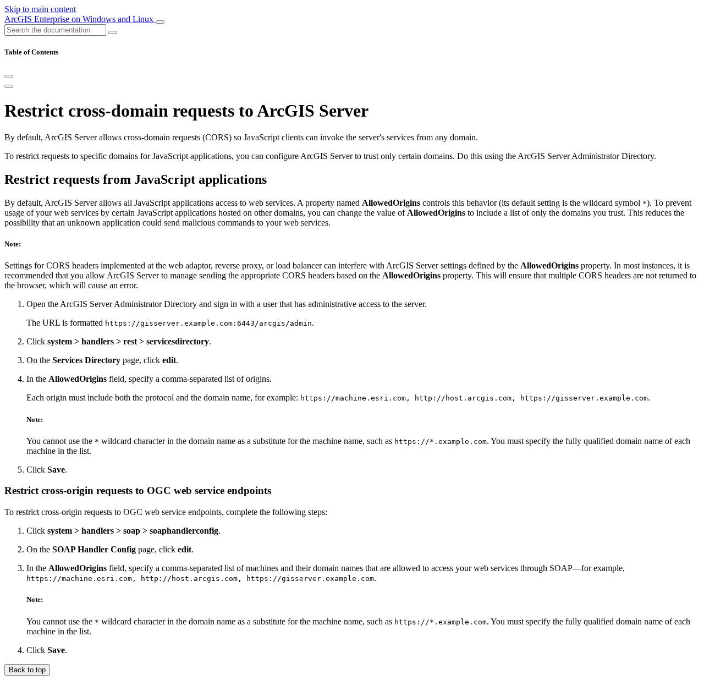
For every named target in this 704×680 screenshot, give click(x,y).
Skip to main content (40, 9)
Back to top (27, 670)
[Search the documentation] (112, 32)
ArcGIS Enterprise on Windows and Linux (80, 19)
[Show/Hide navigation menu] (160, 22)
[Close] (8, 76)
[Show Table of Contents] (8, 86)
